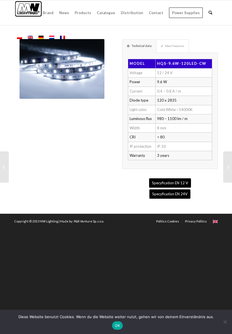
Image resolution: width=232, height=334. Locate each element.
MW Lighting (49, 221)
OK (117, 325)
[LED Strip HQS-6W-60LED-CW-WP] (4, 167)
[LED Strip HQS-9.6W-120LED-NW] (227, 167)
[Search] (210, 12)
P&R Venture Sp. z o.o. (89, 221)
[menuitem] (27, 12)
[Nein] (225, 322)
